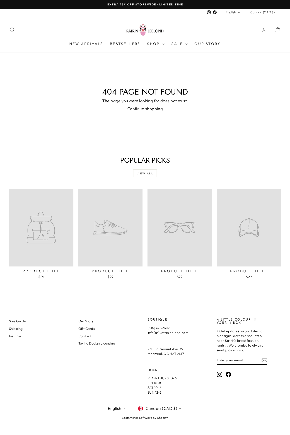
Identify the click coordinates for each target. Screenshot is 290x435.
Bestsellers (125, 43)
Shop (154, 43)
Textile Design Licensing (96, 343)
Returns (15, 336)
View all (145, 173)
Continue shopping (145, 108)
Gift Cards (86, 328)
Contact (84, 336)
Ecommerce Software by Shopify (145, 417)
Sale (177, 43)
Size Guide (17, 321)
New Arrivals (86, 43)
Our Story (207, 43)
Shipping (16, 328)
